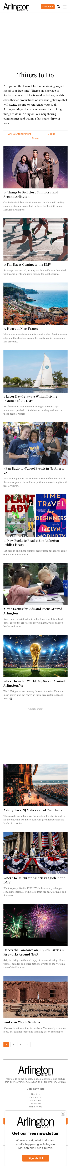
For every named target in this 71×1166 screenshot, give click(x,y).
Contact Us (35, 1097)
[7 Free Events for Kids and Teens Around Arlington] (35, 584)
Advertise (36, 1103)
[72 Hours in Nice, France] (35, 303)
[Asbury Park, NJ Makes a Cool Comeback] (35, 785)
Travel (35, 138)
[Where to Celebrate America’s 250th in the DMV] (35, 853)
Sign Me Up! (35, 1158)
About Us (35, 1094)
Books (51, 133)
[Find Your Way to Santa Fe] (35, 997)
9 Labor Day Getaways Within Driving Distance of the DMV (30, 398)
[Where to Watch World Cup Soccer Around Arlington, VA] (35, 656)
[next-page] (28, 1044)
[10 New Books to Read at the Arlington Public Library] (35, 515)
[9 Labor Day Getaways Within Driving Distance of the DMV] (35, 371)
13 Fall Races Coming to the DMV (27, 264)
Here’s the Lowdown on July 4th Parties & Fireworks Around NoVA (33, 952)
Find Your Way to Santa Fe (22, 1022)
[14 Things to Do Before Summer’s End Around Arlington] (35, 167)
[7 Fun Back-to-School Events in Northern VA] (35, 443)
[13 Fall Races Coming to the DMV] (35, 239)
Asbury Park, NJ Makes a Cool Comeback (32, 810)
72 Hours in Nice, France (20, 328)
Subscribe (35, 1100)
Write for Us (35, 1106)
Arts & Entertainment (19, 133)
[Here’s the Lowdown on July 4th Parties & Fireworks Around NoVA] (35, 925)
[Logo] (16, 7)
